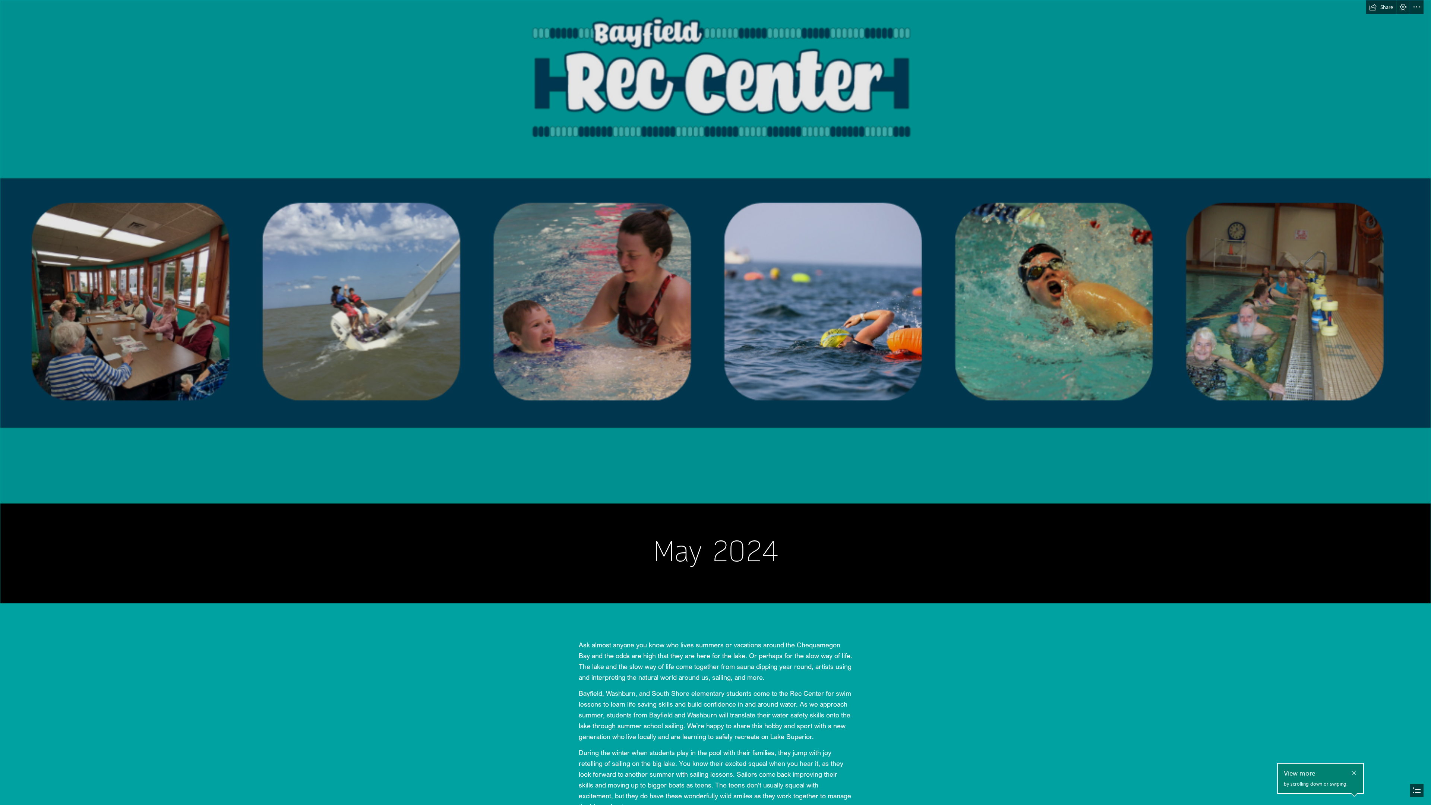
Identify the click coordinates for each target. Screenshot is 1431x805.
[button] (1381, 7)
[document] (715, 402)
